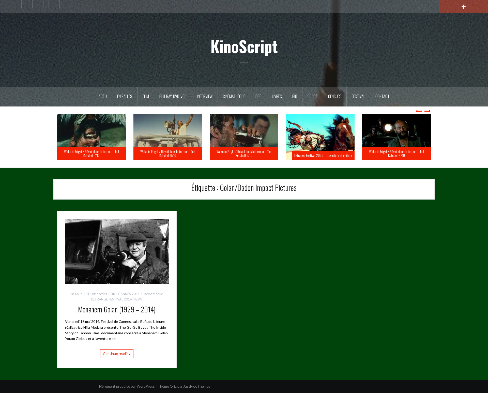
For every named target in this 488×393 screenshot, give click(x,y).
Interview (204, 96)
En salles (124, 96)
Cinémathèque (234, 96)
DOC (258, 96)
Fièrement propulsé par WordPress (127, 386)
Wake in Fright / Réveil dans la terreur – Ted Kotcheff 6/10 (244, 153)
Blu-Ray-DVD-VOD (173, 96)
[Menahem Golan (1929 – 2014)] (117, 251)
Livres (277, 96)
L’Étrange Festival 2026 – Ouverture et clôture (399, 155)
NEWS (138, 299)
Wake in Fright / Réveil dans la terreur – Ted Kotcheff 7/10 (167, 153)
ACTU (103, 96)
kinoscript (99, 294)
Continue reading (117, 353)
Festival (358, 96)
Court (313, 96)
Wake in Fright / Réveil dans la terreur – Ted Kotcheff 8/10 (91, 153)
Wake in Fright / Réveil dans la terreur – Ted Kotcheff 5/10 (320, 153)
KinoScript (244, 46)
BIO (294, 96)
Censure (334, 96)
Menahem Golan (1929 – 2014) (117, 309)
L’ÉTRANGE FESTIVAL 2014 (111, 299)
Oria (173, 386)
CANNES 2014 (129, 294)
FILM (146, 96)
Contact (382, 96)
